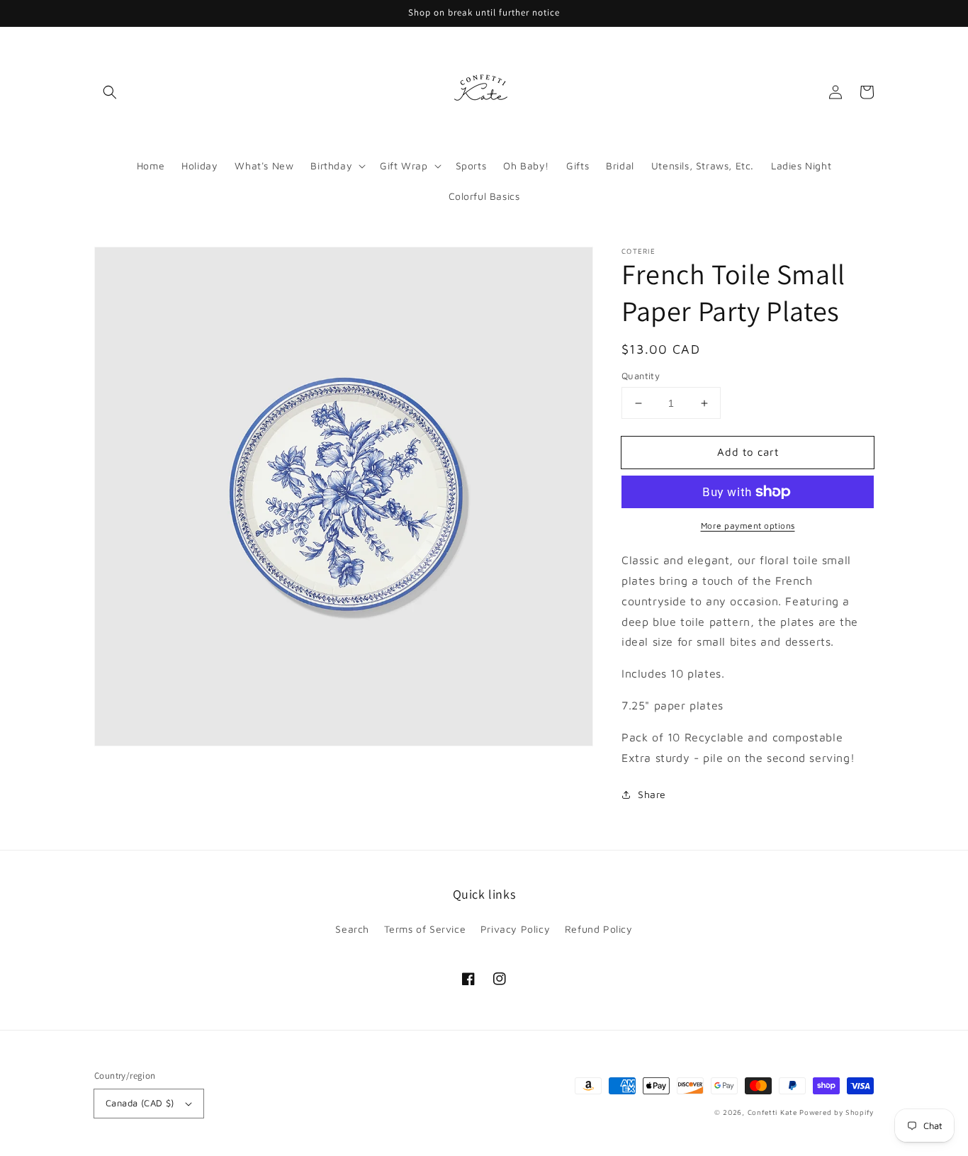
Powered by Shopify (836, 1112)
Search (352, 929)
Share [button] (652, 794)
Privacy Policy (515, 929)
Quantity (640, 375)
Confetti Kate (774, 1112)
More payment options (748, 525)
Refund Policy (599, 929)
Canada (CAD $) (140, 1103)
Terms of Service (425, 929)
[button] (109, 92)
